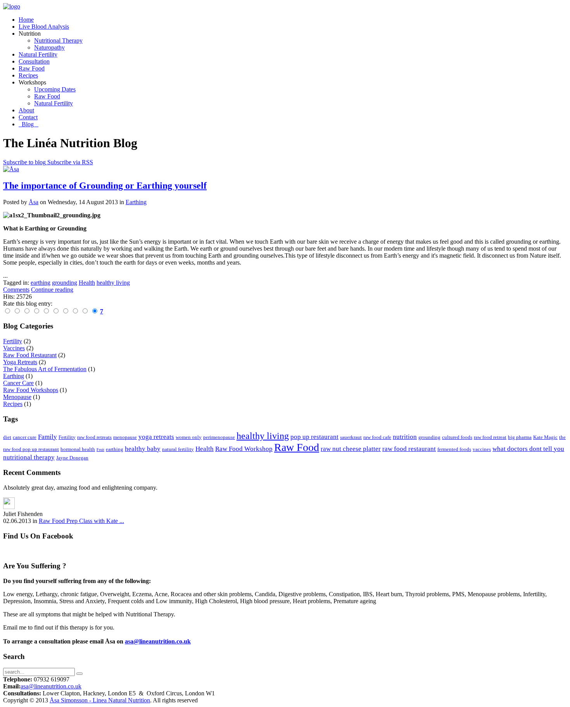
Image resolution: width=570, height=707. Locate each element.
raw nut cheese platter (351, 448)
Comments (16, 289)
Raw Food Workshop (244, 448)
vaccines (482, 449)
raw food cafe (377, 437)
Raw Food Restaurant (30, 355)
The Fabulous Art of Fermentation (44, 369)
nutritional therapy (29, 457)
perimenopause (219, 437)
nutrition (405, 436)
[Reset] (79, 674)
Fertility (12, 341)
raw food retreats (94, 437)
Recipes (12, 404)
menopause (125, 437)
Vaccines (14, 348)
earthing (114, 449)
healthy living (263, 436)
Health (204, 448)
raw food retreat (490, 437)
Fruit (100, 449)
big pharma (520, 437)
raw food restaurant (409, 448)
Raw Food (296, 447)
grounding (429, 437)
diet (7, 437)
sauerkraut (351, 437)
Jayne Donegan (72, 458)
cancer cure (24, 437)
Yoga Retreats (20, 362)
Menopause (17, 397)
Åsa (33, 202)
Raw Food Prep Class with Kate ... (81, 521)
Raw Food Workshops (30, 390)
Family (47, 436)
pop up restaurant (314, 436)
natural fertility (178, 449)
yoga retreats (156, 436)
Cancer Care (18, 383)
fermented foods (454, 449)
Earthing (136, 202)
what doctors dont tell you (528, 448)
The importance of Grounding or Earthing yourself (105, 186)
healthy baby (143, 448)
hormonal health (77, 449)
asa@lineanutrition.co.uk (158, 641)
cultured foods (457, 437)
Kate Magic (545, 437)
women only (189, 437)
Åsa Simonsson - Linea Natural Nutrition (100, 700)
